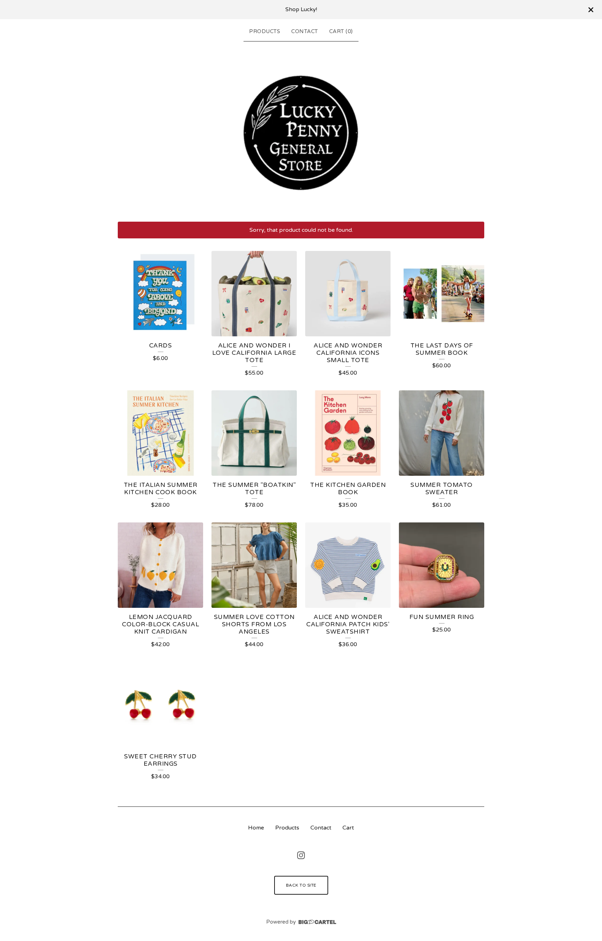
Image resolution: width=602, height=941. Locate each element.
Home (256, 827)
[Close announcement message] (590, 9)
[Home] (301, 130)
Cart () (341, 31)
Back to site (301, 885)
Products (264, 31)
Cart (348, 827)
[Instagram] (301, 855)
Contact (304, 31)
